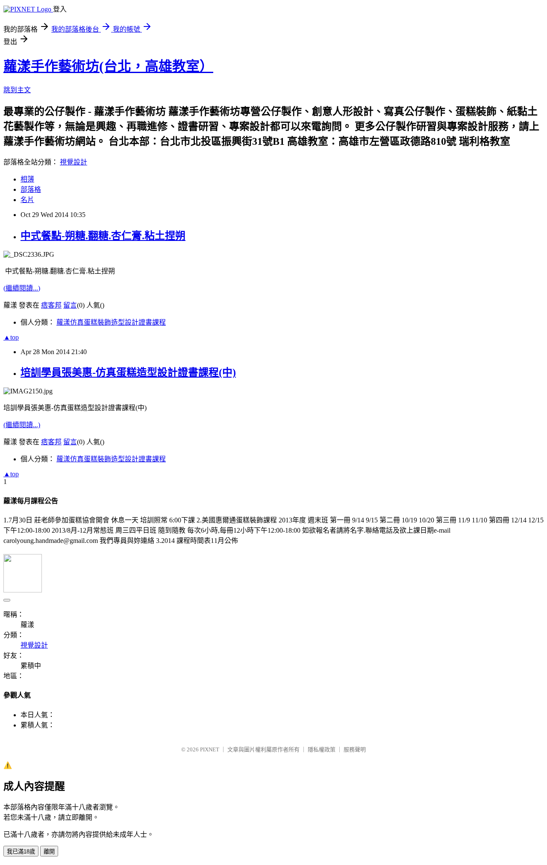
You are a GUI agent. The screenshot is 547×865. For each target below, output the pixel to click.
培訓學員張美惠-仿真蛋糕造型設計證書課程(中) (128, 372)
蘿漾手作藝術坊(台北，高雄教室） (108, 66)
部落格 (31, 189)
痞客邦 (51, 305)
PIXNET (209, 749)
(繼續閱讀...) (21, 288)
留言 (70, 305)
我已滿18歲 (21, 851)
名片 (27, 199)
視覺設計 (73, 162)
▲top (11, 337)
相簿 (27, 179)
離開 (49, 851)
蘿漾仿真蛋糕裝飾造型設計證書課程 (111, 322)
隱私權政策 (321, 749)
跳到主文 (17, 90)
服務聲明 (355, 749)
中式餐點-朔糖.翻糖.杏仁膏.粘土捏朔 (103, 235)
